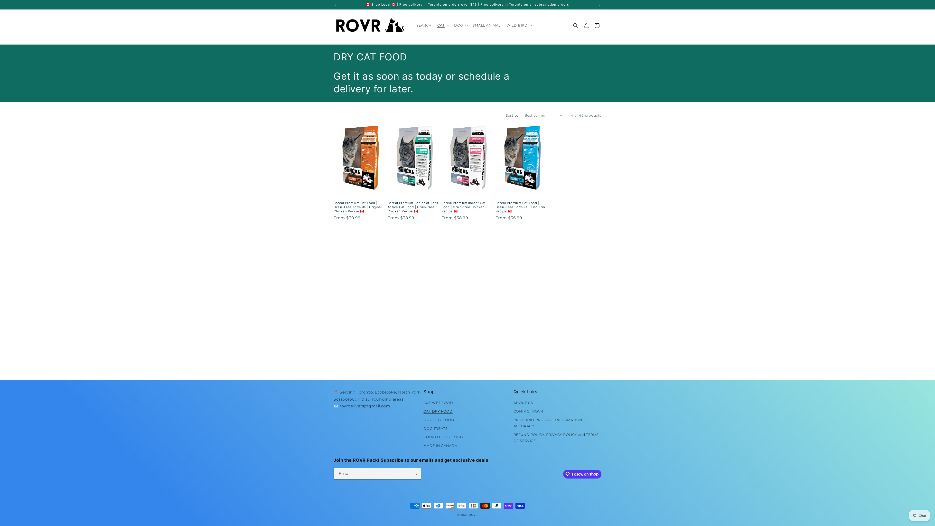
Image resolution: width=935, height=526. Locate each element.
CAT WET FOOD (438, 403)
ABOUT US (523, 403)
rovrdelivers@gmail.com (365, 406)
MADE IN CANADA (440, 445)
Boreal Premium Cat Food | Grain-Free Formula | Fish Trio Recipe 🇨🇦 (520, 207)
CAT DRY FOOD (437, 411)
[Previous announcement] (335, 4)
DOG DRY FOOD (438, 420)
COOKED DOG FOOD (443, 437)
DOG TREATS (435, 428)
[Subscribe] (415, 473)
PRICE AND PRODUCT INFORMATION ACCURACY (548, 423)
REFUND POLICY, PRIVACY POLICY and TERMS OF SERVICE (556, 437)
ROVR (473, 515)
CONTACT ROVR (528, 411)
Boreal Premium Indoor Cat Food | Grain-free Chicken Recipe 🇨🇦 (463, 207)
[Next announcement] (599, 4)
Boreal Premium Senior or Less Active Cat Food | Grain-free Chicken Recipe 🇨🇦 (413, 207)
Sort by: (513, 115)
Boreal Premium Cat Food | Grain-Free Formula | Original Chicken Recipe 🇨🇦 (358, 207)
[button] (442, 25)
